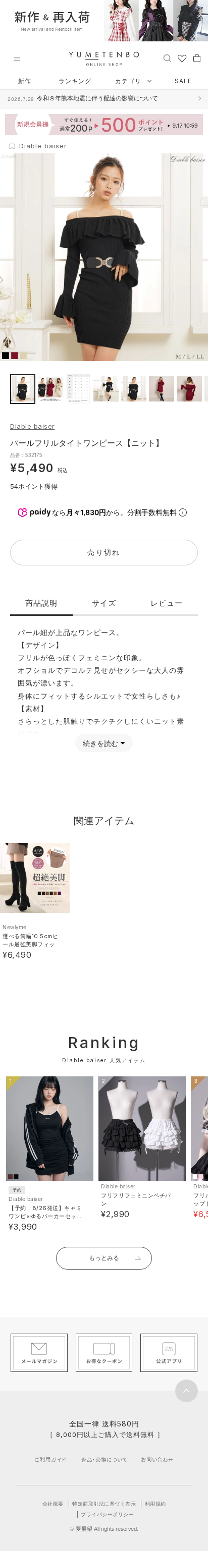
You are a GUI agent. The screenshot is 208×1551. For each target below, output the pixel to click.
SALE (183, 81)
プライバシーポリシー (107, 1514)
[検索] (167, 57)
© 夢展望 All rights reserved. (104, 1529)
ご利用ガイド (50, 1459)
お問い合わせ (157, 1459)
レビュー (166, 603)
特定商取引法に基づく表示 (104, 1504)
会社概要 (53, 1504)
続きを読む (100, 743)
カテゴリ (129, 81)
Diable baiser (32, 426)
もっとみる (104, 1257)
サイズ (104, 603)
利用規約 (155, 1504)
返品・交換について (104, 1459)
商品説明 (41, 603)
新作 (24, 81)
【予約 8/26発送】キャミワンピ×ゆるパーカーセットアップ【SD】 (45, 1216)
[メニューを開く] (17, 59)
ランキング (75, 81)
